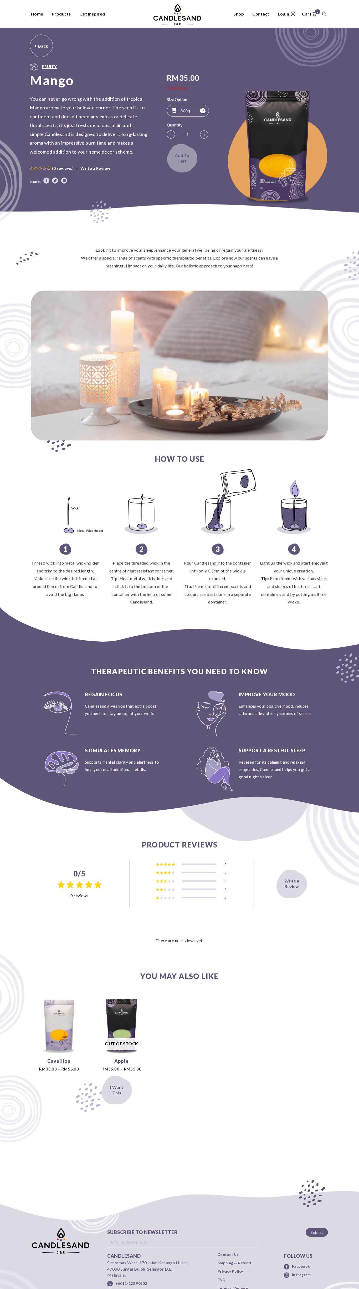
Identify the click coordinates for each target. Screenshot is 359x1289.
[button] (41, 45)
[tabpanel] (179, 368)
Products (61, 13)
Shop (238, 13)
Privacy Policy (230, 1271)
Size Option (177, 99)
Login (283, 13)
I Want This (117, 1090)
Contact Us (228, 1254)
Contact (260, 13)
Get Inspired (92, 13)
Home (37, 13)
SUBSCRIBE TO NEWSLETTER (142, 1232)
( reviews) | (81, 168)
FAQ (221, 1280)
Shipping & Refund (234, 1263)
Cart (310, 13)
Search (324, 14)
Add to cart (182, 158)
